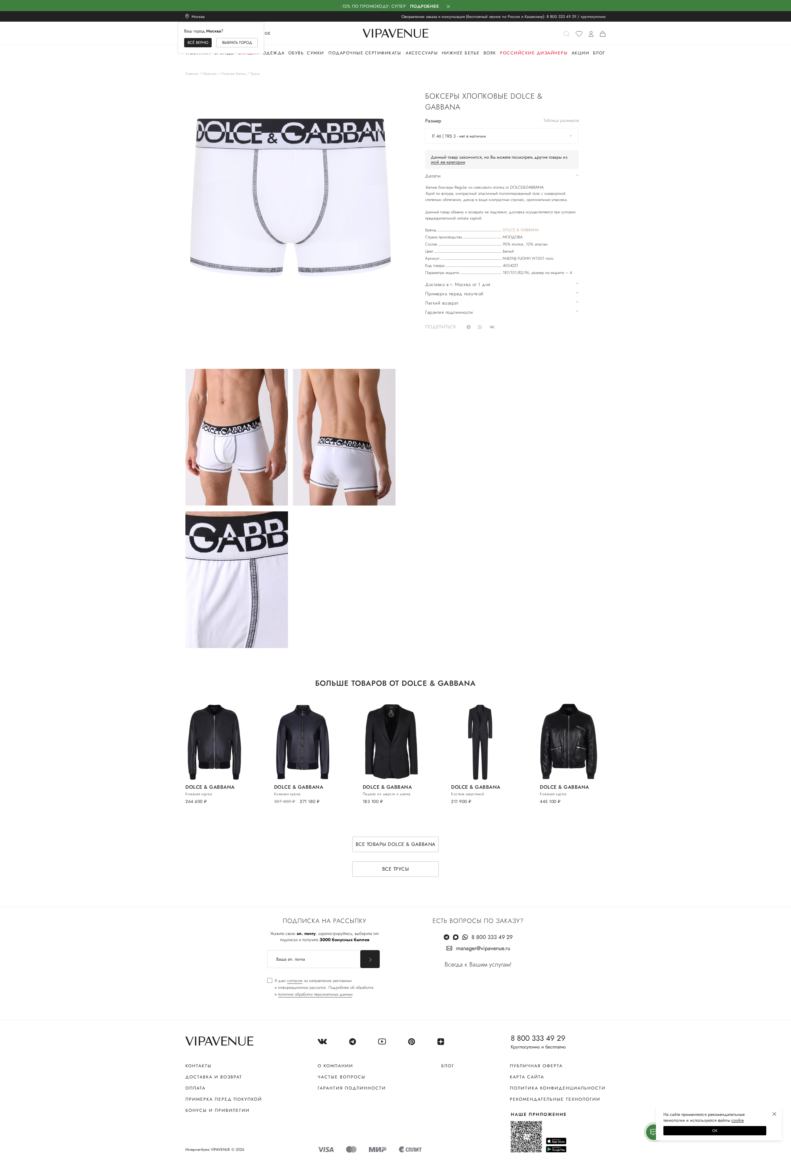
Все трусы (395, 869)
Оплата (195, 1088)
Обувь (296, 53)
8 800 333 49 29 (561, 16)
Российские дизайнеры (534, 53)
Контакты (198, 1066)
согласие (294, 981)
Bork (490, 53)
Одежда (274, 53)
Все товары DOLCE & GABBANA (396, 844)
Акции (581, 53)
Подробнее (424, 6)
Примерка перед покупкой (223, 1099)
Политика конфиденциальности (558, 1088)
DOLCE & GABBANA (521, 230)
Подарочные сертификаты (364, 53)
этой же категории (448, 162)
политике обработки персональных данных (315, 994)
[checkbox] (320, 987)
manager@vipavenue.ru (483, 948)
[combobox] (502, 135)
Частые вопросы (342, 1077)
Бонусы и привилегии (217, 1110)
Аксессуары (422, 53)
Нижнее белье (461, 53)
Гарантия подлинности (352, 1088)
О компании (335, 1066)
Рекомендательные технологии (555, 1099)
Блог (599, 53)
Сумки (315, 53)
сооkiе (737, 1120)
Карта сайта (527, 1077)
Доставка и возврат (213, 1077)
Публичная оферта (536, 1066)
